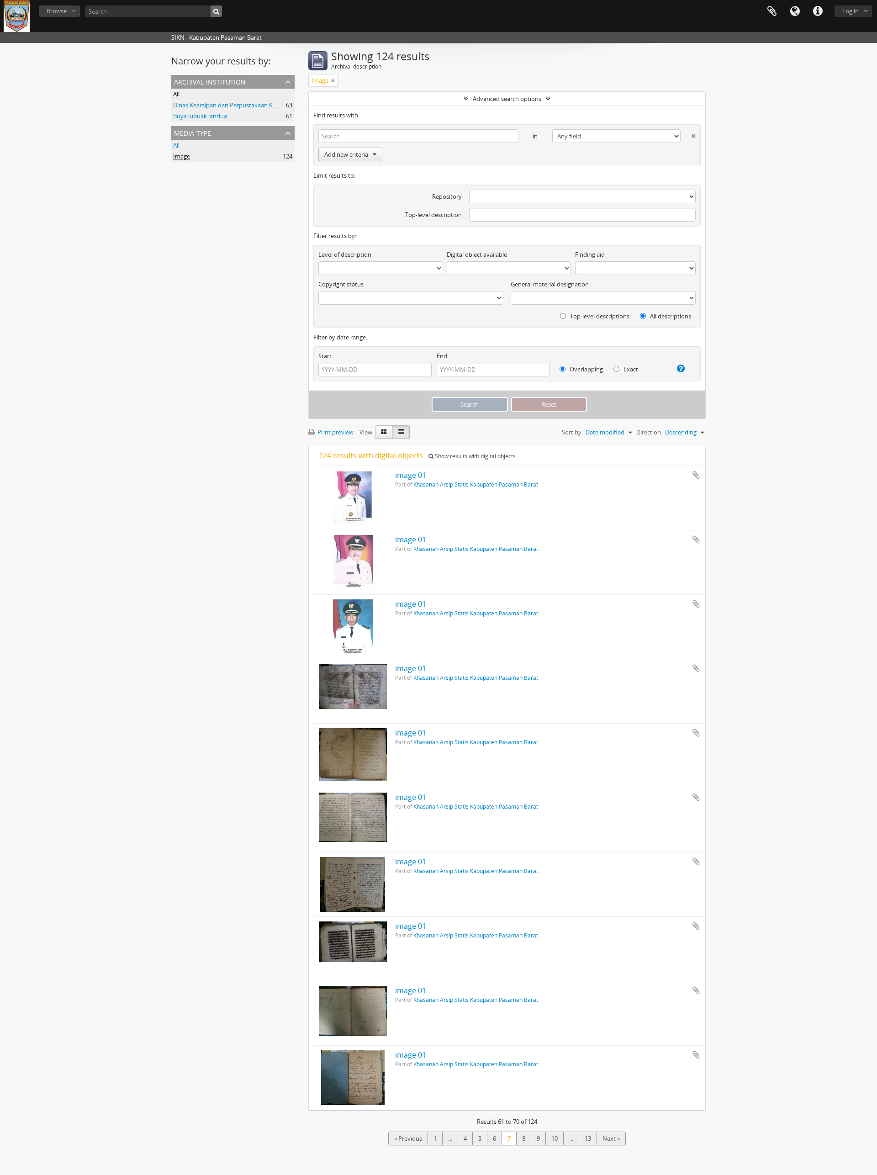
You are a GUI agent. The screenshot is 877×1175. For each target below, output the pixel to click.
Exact (630, 369)
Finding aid (590, 254)
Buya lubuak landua (200, 116)
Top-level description (433, 215)
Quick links (817, 11)
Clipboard (772, 11)
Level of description (344, 254)
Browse (57, 11)
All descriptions (670, 316)
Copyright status (341, 284)
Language (794, 11)
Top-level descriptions (599, 316)
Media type (192, 132)
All (176, 94)
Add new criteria (346, 154)
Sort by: (572, 432)
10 (554, 1138)
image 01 (410, 475)
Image (181, 156)
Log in (850, 11)
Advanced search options (507, 99)
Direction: (649, 432)
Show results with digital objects (474, 456)
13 (588, 1138)
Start (325, 356)
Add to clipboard (696, 475)
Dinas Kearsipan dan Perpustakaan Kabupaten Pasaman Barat (257, 105)
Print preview (335, 432)
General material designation (550, 284)
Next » (611, 1138)
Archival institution (210, 81)
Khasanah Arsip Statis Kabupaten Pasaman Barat (475, 484)
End (442, 356)
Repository (447, 196)
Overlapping (585, 369)
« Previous (408, 1138)
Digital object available (477, 254)
